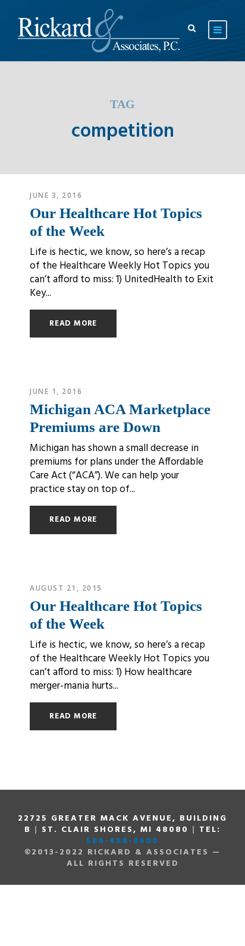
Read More (73, 323)
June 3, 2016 (56, 195)
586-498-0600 (122, 841)
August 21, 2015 (66, 588)
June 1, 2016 (56, 391)
